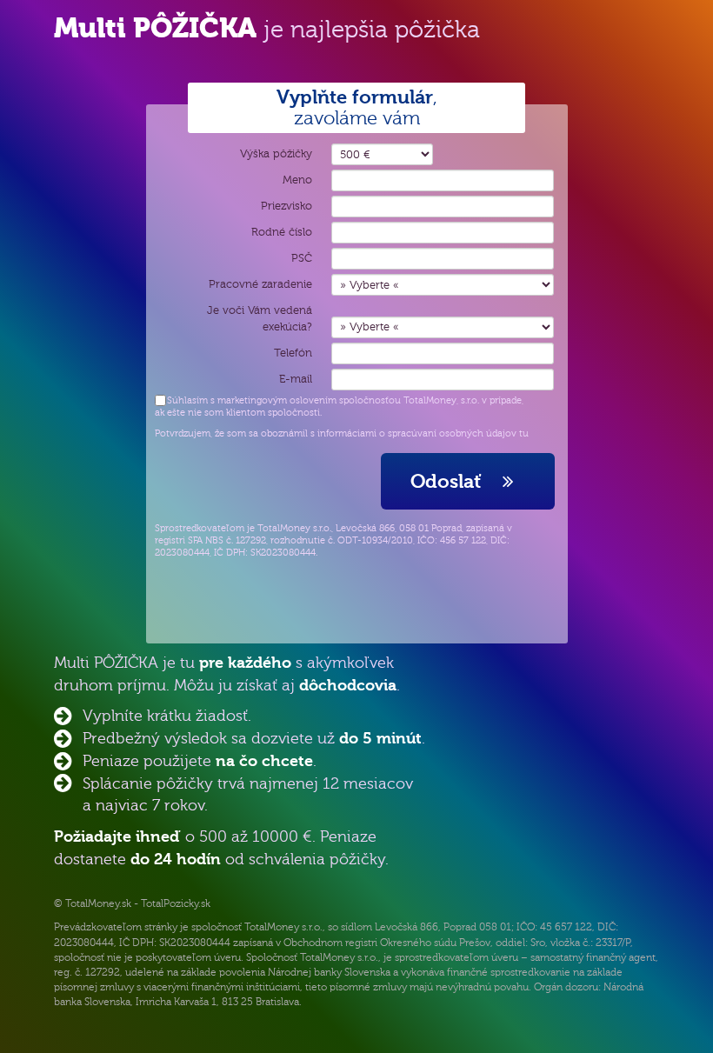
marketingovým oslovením (277, 400)
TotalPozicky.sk (175, 903)
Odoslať (451, 481)
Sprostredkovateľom (199, 528)
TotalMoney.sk (98, 903)
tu (524, 433)
